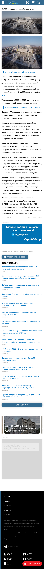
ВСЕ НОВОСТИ (22, 405)
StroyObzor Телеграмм (13, 546)
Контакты (7, 497)
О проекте (7, 506)
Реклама (7, 501)
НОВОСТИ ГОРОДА (10, 262)
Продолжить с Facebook (16, 257)
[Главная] (12, 2)
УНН (4, 95)
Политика (7, 510)
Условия (7, 515)
